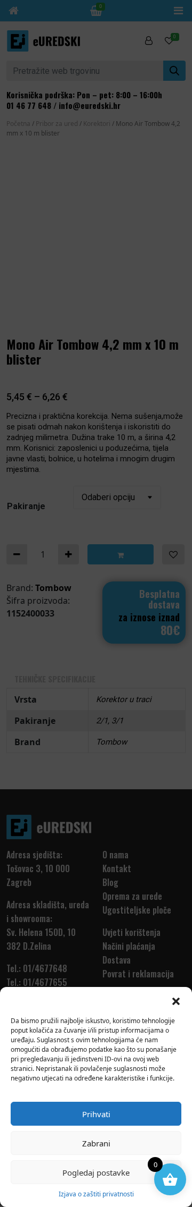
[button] (176, 1000)
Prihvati (96, 1114)
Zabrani (96, 1143)
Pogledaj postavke (96, 1172)
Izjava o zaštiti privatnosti (96, 1193)
